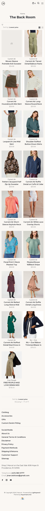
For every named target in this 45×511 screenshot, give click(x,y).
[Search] (38, 3)
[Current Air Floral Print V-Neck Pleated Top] (12, 245)
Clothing (5, 412)
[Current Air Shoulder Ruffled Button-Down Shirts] (33, 124)
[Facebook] (2, 480)
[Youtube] (11, 480)
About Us (6, 434)
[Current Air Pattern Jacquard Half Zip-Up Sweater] (12, 164)
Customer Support (10, 455)
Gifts (4, 420)
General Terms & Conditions (14, 437)
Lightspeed (36, 492)
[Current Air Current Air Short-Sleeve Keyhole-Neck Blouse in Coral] (12, 204)
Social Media (7, 430)
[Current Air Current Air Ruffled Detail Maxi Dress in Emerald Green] (12, 325)
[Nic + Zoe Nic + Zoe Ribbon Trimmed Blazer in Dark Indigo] (33, 325)
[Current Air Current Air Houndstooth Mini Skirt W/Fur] (12, 84)
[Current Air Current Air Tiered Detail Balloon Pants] (33, 44)
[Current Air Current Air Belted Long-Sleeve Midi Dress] (12, 285)
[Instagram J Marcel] (6, 480)
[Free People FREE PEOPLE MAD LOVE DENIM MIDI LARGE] (12, 365)
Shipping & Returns (10, 451)
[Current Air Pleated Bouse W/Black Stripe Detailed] (33, 245)
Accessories (7, 416)
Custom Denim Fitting (11, 423)
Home (22, 14)
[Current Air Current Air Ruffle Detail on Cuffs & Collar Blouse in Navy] (33, 164)
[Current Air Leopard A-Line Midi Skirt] (12, 124)
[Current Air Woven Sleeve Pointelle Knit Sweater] (12, 44)
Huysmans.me (26, 494)
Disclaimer (6, 441)
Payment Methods (9, 448)
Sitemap (5, 459)
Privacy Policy (7, 444)
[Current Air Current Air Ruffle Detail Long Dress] (33, 285)
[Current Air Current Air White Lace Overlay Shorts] (33, 204)
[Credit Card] (22, 499)
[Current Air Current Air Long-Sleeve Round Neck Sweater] (33, 84)
